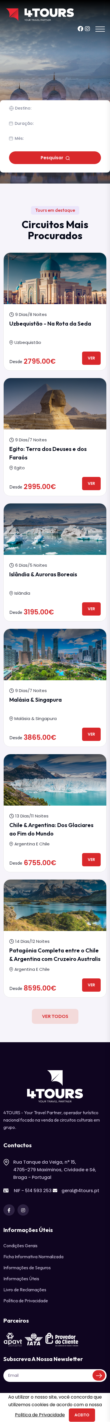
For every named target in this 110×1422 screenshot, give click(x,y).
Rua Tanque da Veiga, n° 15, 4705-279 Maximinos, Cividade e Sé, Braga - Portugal (54, 1170)
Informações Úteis (21, 1278)
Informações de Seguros (27, 1267)
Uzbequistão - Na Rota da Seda (50, 323)
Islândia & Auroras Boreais (43, 574)
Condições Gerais (20, 1245)
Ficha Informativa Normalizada (33, 1256)
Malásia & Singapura (35, 699)
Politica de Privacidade (40, 1415)
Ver (91, 358)
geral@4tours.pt (80, 1190)
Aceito (81, 1415)
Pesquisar (52, 158)
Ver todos (55, 1016)
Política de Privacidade (25, 1300)
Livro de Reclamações (24, 1289)
